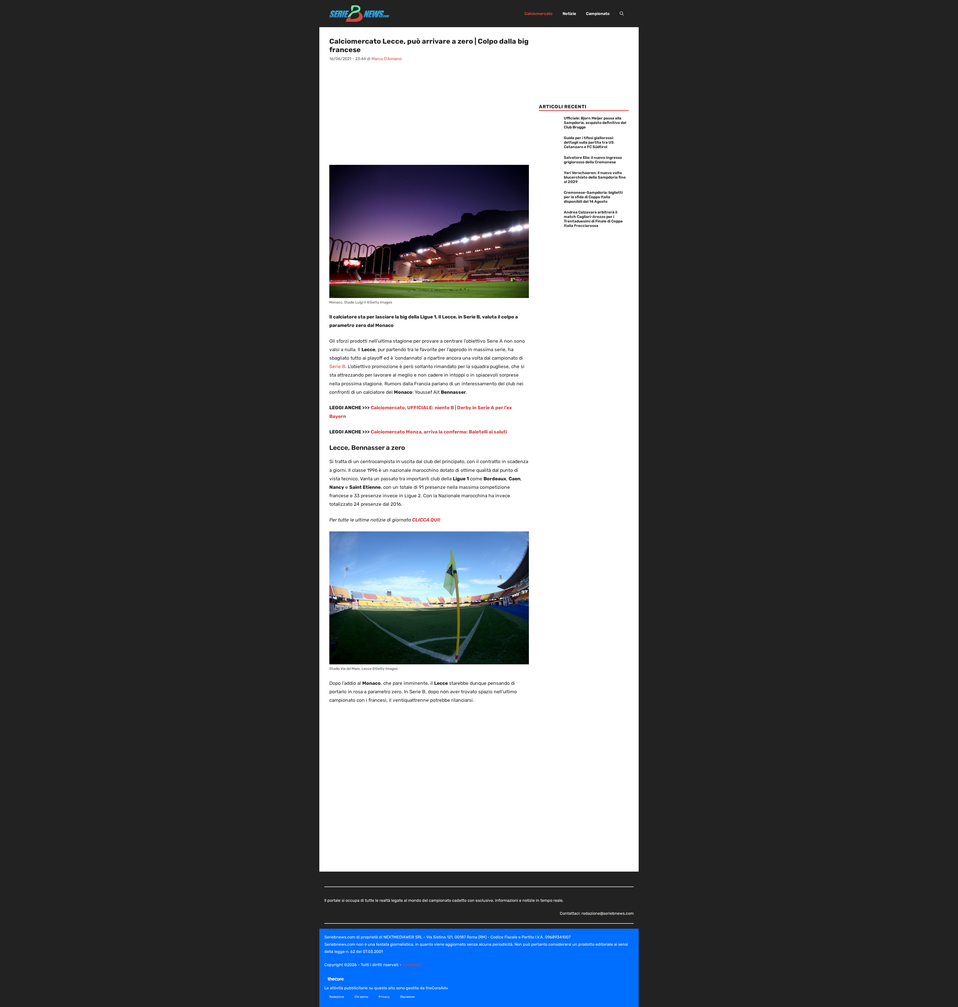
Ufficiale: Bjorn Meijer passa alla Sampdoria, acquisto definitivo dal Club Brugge (595, 122)
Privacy (384, 997)
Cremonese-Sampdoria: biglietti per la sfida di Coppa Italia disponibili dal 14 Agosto (593, 197)
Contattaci (412, 964)
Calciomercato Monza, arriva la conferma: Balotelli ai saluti (439, 432)
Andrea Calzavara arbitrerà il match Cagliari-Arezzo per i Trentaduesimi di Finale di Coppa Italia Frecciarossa (593, 219)
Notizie (569, 13)
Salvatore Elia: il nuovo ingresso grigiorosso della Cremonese (593, 159)
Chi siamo (361, 997)
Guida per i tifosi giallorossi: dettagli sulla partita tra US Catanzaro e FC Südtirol (589, 142)
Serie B (337, 366)
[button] (622, 13)
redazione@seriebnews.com (608, 913)
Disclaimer (407, 997)
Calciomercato (538, 13)
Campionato (598, 13)
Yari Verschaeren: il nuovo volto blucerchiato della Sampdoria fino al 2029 (595, 177)
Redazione (336, 997)
